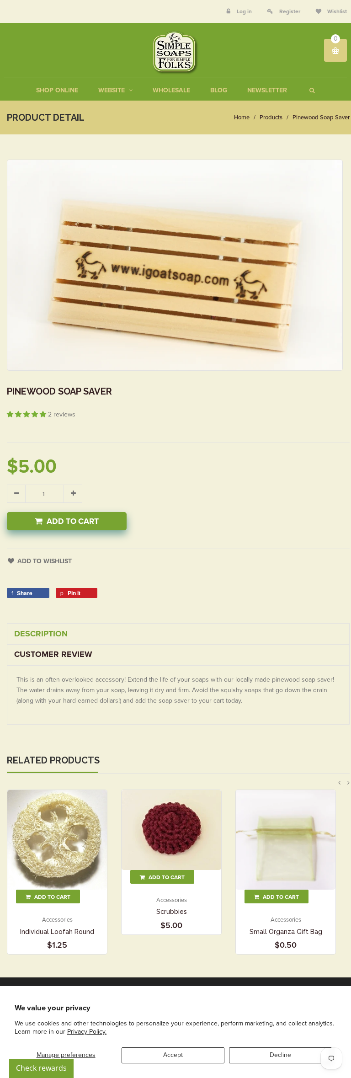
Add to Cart (73, 521)
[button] (27, 414)
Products (271, 117)
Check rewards (41, 1068)
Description (41, 634)
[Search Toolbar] (311, 90)
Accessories (57, 919)
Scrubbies (171, 911)
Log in (244, 11)
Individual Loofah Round (57, 931)
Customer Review (53, 654)
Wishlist (336, 11)
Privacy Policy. (86, 1031)
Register (289, 11)
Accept (173, 1055)
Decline (280, 1055)
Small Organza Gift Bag (286, 931)
